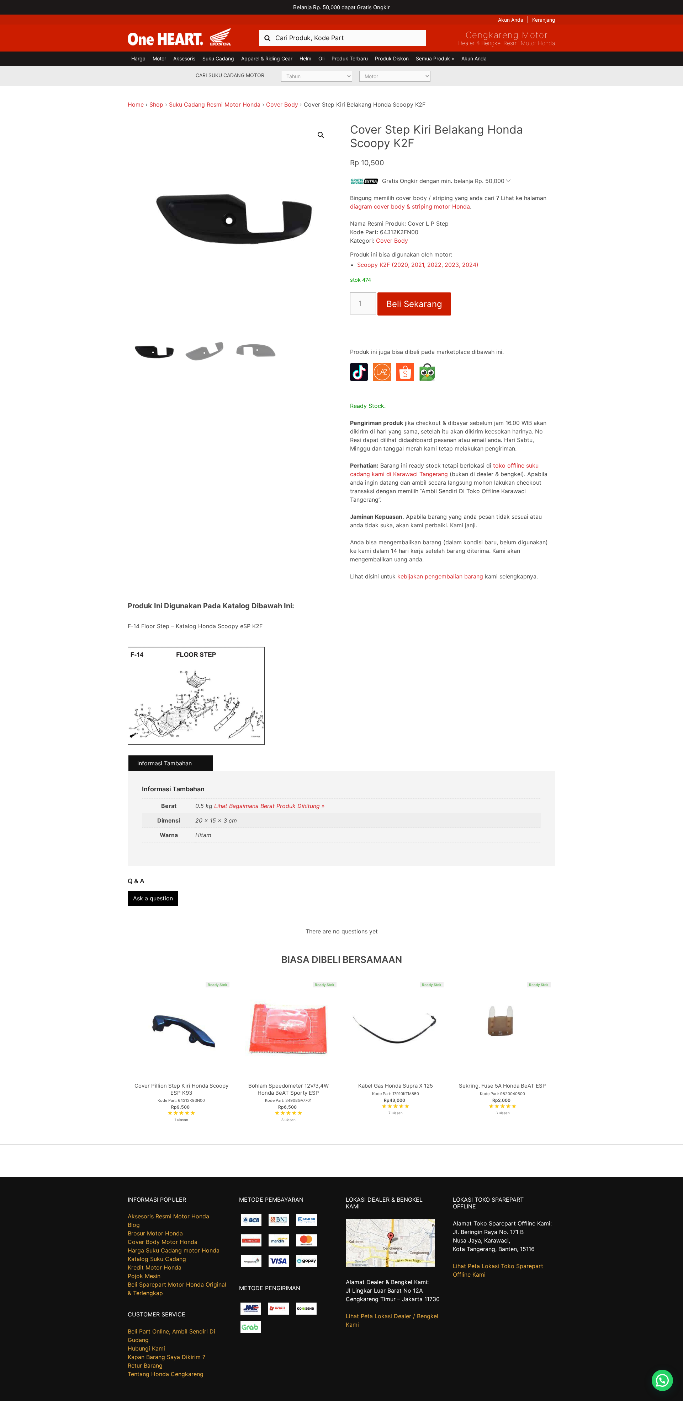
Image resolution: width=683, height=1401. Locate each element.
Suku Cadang (218, 58)
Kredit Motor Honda (154, 1267)
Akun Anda (510, 20)
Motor (159, 58)
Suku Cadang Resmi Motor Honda (214, 104)
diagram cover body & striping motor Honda (410, 206)
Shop (156, 104)
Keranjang (543, 20)
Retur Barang (145, 1365)
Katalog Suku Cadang (157, 1258)
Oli (321, 58)
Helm (305, 58)
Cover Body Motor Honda (162, 1241)
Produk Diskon (392, 58)
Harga (138, 58)
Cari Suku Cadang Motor (230, 75)
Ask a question (153, 898)
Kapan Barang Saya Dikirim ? (166, 1356)
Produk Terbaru (350, 58)
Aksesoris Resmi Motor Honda (168, 1216)
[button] (320, 135)
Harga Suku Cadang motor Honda (173, 1250)
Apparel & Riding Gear (266, 58)
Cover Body (282, 104)
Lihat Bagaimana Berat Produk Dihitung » (269, 805)
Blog (134, 1224)
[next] (548, 1056)
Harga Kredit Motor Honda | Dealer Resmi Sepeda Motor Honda (179, 37)
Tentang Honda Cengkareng (165, 1374)
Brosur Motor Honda (155, 1233)
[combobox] (343, 38)
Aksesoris (184, 58)
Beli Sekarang (414, 304)
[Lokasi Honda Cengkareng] (390, 1264)
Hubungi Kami (146, 1348)
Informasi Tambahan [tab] (164, 763)
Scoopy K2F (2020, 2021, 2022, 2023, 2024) (417, 264)
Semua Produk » (435, 58)
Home (136, 104)
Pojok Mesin (144, 1275)
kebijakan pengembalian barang (440, 576)
